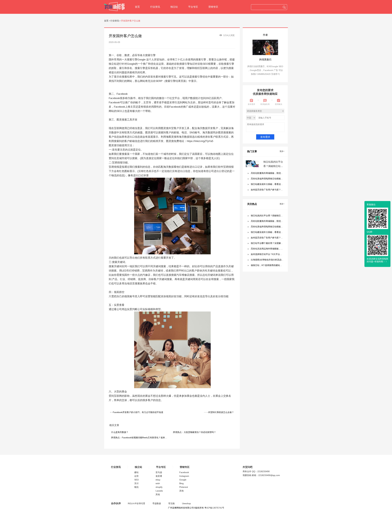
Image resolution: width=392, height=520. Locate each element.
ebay (158, 479)
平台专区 (193, 7)
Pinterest (183, 487)
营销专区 (213, 7)
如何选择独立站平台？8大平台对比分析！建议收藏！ (276, 254)
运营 (136, 476)
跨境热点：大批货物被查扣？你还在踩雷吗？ (194, 432)
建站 (136, 472)
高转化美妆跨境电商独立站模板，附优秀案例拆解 (274, 178)
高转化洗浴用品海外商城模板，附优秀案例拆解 (273, 248)
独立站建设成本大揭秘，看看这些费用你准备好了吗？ (276, 184)
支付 (136, 483)
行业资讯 (155, 7)
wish (158, 483)
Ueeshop (186, 503)
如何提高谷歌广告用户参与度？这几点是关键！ (273, 189)
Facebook (184, 472)
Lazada (159, 490)
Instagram (184, 476)
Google (182, 479)
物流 (136, 487)
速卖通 (159, 476)
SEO (136, 479)
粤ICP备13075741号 (214, 508)
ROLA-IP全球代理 (136, 503)
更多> (282, 151)
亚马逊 (159, 472)
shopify (159, 487)
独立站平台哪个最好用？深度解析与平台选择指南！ (275, 243)
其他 (158, 494)
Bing (181, 483)
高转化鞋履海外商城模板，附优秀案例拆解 (271, 173)
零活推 (171, 503)
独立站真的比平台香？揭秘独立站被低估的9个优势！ (273, 166)
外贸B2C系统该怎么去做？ (221, 412)
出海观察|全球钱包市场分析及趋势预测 (269, 259)
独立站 (174, 7)
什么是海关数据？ (119, 432)
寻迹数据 (156, 503)
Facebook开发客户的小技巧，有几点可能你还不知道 (138, 412)
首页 (137, 7)
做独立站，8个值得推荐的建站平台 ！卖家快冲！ (274, 265)
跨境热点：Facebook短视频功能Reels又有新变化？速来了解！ (141, 437)
